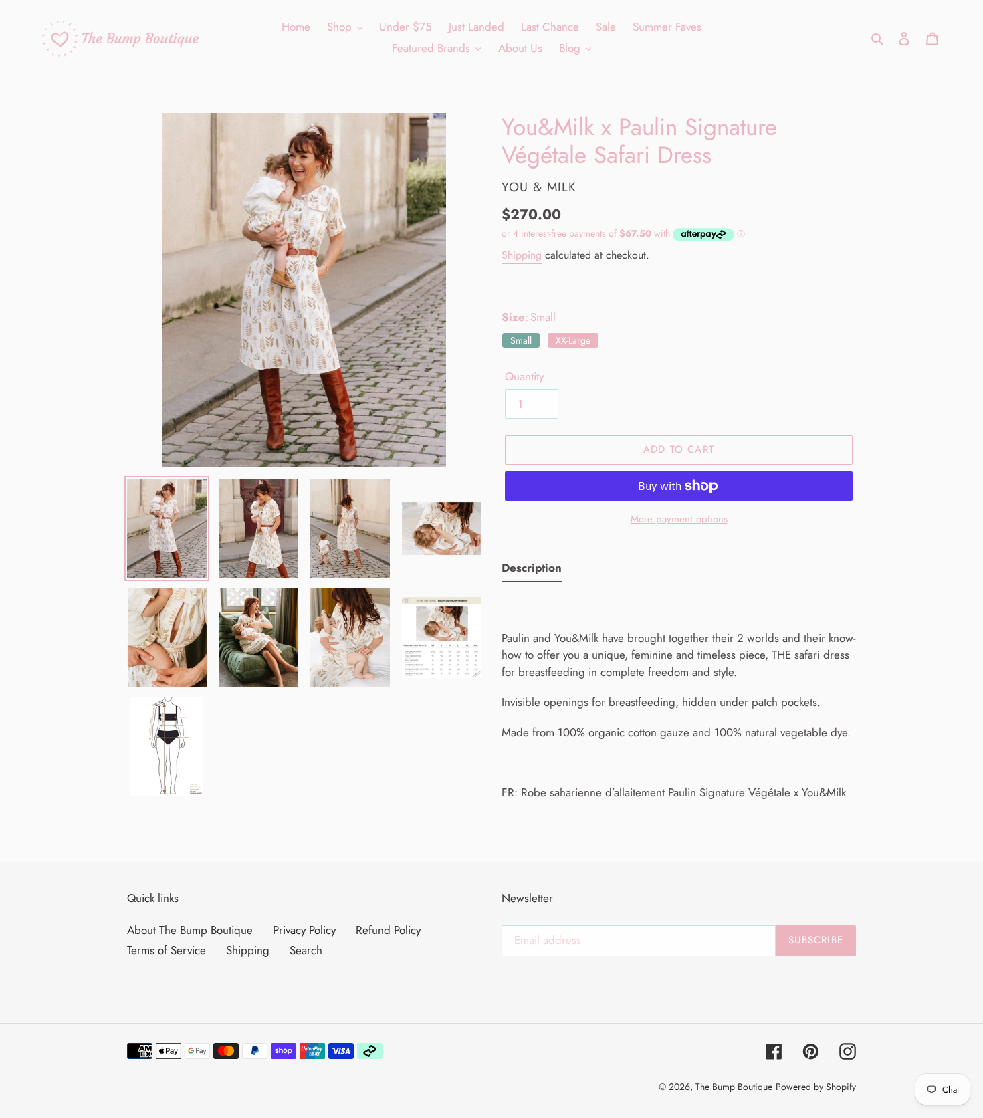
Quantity (524, 376)
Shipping (522, 255)
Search (306, 950)
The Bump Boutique (733, 1086)
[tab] (532, 571)
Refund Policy (388, 930)
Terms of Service (166, 950)
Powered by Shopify (816, 1086)
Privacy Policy (304, 930)
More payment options (679, 519)
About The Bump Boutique (190, 930)
